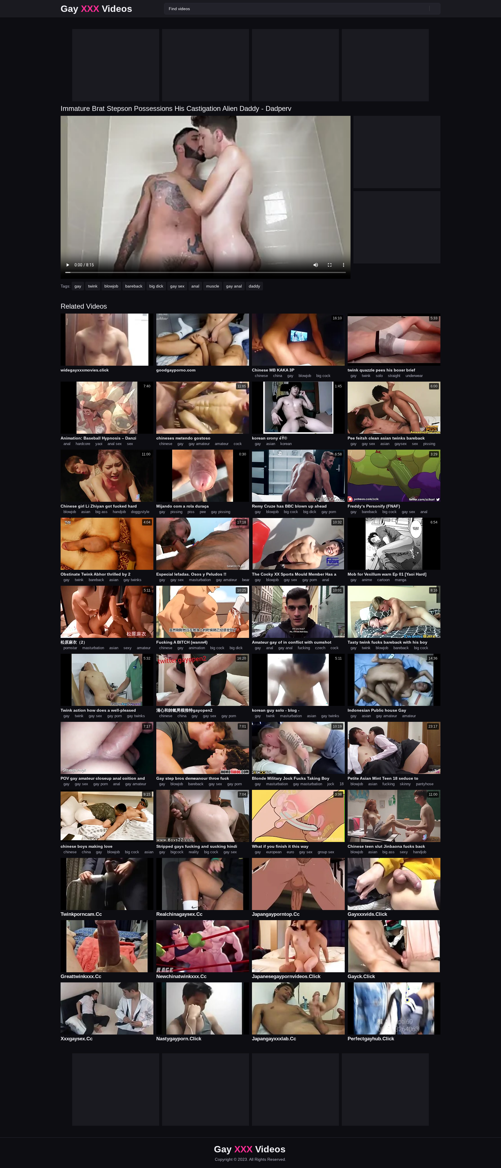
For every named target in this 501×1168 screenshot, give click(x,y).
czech (320, 648)
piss (191, 512)
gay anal (234, 286)
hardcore (83, 444)
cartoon (383, 580)
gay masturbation (307, 784)
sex (130, 444)
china (277, 376)
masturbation (200, 580)
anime (367, 580)
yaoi (98, 444)
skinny (405, 784)
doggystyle (140, 512)
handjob (119, 512)
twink (92, 286)
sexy (128, 648)
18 (342, 784)
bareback (133, 286)
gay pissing (220, 512)
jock (330, 784)
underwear (414, 376)
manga (400, 580)
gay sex (177, 286)
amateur (221, 444)
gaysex (401, 444)
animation (197, 648)
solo (379, 376)
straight (394, 376)
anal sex (115, 444)
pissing (429, 444)
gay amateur (199, 444)
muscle (212, 286)
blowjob (111, 286)
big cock (323, 376)
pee (203, 512)
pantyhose (424, 784)
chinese (261, 376)
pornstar (70, 648)
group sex (326, 852)
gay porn (329, 512)
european (274, 852)
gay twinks (132, 580)
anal (195, 286)
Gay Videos (96, 8)
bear (245, 580)
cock (238, 444)
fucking (304, 648)
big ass (101, 512)
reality (194, 852)
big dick (156, 286)
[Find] (434, 8)
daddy (254, 286)
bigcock (177, 852)
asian (270, 444)
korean (286, 444)
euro (290, 852)
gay (78, 286)
